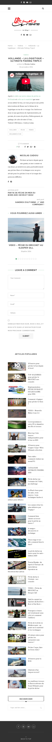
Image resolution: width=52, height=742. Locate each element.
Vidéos (20, 46)
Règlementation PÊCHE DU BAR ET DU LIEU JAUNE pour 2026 (35, 390)
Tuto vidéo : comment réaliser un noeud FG (36, 458)
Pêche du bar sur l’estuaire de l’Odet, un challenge (35, 481)
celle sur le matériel (24, 99)
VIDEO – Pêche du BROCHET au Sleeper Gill (35, 590)
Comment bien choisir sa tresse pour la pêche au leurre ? (34, 519)
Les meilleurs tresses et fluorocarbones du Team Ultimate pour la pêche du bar (36, 684)
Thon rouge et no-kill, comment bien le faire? (36, 542)
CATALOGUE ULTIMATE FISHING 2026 (36, 470)
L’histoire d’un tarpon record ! (34, 671)
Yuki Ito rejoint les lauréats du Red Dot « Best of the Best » (36, 601)
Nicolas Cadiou (29, 64)
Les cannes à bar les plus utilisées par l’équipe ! (35, 507)
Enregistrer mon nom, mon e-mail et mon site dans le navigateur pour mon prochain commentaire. (26, 327)
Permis (31, 130)
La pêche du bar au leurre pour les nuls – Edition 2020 (36, 553)
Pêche (23, 130)
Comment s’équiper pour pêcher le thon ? (35, 401)
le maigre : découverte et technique (33, 530)
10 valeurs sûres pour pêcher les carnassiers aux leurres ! (36, 638)
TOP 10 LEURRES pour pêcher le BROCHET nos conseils (34, 378)
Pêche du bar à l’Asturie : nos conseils (33, 579)
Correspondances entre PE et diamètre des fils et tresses (36, 424)
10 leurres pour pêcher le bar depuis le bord (35, 365)
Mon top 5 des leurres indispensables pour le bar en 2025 (35, 436)
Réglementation (15, 134)
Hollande (13, 130)
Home (10, 46)
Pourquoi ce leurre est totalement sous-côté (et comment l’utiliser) (36, 614)
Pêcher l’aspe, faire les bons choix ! (35, 648)
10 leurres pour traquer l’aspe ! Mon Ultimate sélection (35, 447)
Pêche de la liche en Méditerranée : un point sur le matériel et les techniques (35, 626)
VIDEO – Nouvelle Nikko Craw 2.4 (35, 411)
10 (36, 259)
